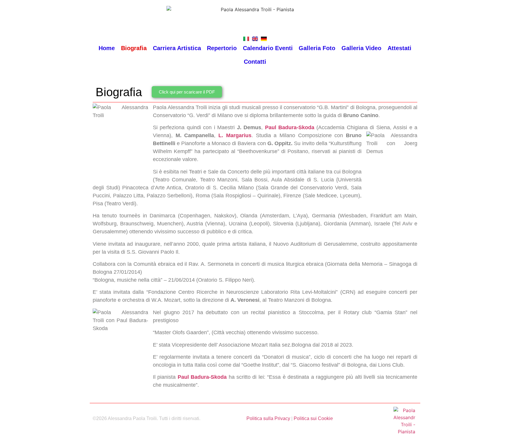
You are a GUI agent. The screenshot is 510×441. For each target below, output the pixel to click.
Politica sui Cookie (313, 418)
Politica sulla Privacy (268, 418)
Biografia (134, 48)
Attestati (399, 48)
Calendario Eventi (268, 48)
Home (107, 48)
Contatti (255, 61)
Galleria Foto (317, 48)
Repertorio (222, 48)
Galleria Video (361, 48)
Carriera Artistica (177, 48)
